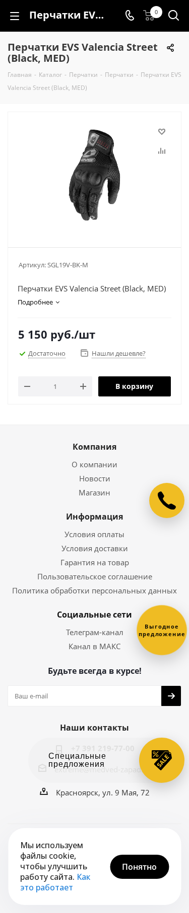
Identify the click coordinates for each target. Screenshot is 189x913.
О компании (94, 464)
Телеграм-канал (94, 632)
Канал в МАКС (94, 646)
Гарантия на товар (94, 562)
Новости (94, 478)
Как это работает (55, 882)
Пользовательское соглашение (94, 576)
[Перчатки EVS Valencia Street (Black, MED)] (94, 175)
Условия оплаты (94, 534)
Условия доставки (94, 548)
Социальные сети (94, 614)
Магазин (94, 492)
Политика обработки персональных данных (94, 590)
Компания (94, 446)
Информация (94, 516)
